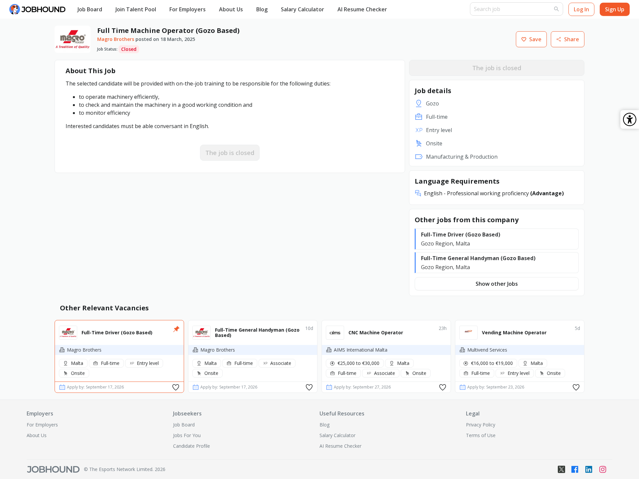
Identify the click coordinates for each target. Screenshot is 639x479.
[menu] (270, 9)
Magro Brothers (115, 39)
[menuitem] (90, 9)
